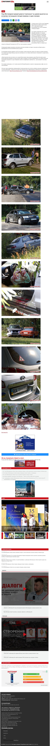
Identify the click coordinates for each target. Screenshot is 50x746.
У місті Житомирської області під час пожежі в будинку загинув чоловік (18, 474)
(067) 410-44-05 (7, 697)
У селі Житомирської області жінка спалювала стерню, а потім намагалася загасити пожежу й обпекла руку (25, 471)
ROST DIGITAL (35, 744)
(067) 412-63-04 (15, 704)
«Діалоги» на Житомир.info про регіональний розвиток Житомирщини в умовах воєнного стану (23, 607)
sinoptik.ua (16, 740)
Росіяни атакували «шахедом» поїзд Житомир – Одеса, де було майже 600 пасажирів (21, 476)
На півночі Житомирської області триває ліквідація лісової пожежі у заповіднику (20, 473)
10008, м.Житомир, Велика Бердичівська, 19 (15, 698)
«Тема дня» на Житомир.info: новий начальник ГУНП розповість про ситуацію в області (21, 657)
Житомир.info (4, 432)
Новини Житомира (6, 549)
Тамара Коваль (14, 700)
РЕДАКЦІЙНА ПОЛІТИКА (7, 728)
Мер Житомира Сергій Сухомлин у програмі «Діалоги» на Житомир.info (18, 611)
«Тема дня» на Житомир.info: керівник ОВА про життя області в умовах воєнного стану (21, 653)
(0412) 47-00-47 (7, 704)
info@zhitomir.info (10, 695)
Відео (3, 498)
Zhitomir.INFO (8, 744)
